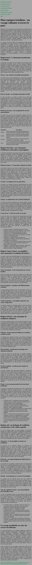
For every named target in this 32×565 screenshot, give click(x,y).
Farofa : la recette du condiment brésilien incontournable (14, 563)
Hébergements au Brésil (6, 12)
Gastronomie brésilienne (6, 8)
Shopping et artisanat (5, 4)
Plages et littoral (4, 10)
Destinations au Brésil (6, 1)
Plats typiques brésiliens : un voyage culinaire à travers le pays (15, 562)
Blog (2, 16)
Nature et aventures (5, 6)
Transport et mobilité (5, 14)
